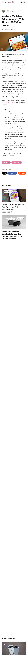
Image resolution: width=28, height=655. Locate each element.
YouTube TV (18, 64)
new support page (7, 102)
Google (7, 162)
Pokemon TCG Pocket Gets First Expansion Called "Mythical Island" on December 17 (13, 208)
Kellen (8, 10)
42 (6, 29)
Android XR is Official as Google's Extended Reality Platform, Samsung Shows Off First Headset (12, 235)
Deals (5, 644)
